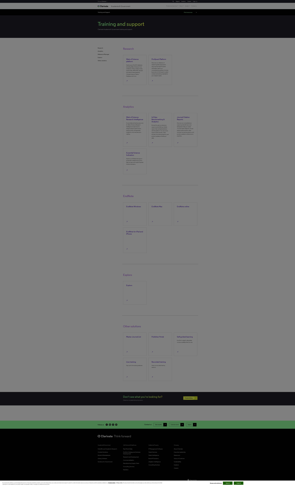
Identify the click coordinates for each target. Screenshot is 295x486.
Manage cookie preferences (216, 483)
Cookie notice (112, 482)
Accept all (239, 483)
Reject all (228, 483)
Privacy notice (119, 482)
